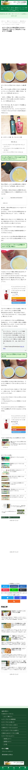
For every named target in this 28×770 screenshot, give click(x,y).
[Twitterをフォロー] (7, 597)
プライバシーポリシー (7, 751)
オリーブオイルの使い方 (8, 722)
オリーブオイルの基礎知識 (8, 719)
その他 (5, 744)
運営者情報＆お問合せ (7, 754)
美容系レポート (7, 738)
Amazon (14, 298)
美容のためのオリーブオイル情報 (10, 733)
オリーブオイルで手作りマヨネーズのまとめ (13, 152)
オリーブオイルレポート (15, 517)
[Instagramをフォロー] (20, 597)
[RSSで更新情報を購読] (14, 601)
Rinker (17, 423)
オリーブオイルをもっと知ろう (10, 724)
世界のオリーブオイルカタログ (10, 727)
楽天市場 (14, 300)
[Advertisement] (14, 48)
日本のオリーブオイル (7, 713)
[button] (22, 589)
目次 (12, 141)
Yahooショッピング (17, 302)
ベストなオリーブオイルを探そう (10, 730)
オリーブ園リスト (8, 716)
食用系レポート (5, 517)
